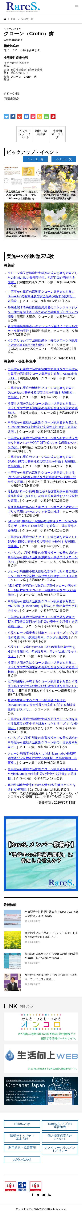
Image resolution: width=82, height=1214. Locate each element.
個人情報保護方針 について (60, 1137)
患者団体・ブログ (57, 134)
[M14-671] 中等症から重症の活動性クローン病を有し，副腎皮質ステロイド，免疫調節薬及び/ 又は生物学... (42, 590)
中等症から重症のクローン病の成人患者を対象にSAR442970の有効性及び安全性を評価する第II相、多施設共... (43, 461)
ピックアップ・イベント (24, 134)
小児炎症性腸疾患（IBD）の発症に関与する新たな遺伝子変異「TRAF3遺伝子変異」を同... (59, 195)
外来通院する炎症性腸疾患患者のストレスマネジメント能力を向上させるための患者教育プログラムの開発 (43, 312)
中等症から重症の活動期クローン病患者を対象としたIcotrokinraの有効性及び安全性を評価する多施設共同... (43, 427)
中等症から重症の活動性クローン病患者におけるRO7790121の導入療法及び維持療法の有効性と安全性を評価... (42, 477)
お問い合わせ (22, 1159)
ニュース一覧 (35, 159)
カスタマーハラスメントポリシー (60, 1149)
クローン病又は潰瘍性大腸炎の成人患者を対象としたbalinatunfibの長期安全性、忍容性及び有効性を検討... (43, 277)
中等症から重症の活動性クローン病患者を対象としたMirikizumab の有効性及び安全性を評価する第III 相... (43, 774)
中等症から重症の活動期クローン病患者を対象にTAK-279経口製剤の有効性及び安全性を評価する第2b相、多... (43, 621)
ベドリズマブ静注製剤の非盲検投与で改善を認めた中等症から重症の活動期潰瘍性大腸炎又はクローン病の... (43, 557)
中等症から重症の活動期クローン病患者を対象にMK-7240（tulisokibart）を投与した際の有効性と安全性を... (42, 606)
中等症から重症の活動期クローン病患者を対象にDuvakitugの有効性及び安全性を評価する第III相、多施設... (42, 296)
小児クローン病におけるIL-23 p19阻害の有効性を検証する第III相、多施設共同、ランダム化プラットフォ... (42, 651)
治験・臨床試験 (41, 132)
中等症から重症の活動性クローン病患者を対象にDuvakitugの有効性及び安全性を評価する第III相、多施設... (42, 392)
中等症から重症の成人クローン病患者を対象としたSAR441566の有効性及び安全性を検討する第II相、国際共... (43, 541)
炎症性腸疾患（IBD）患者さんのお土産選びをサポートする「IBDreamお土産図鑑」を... (22, 195)
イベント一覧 (64, 159)
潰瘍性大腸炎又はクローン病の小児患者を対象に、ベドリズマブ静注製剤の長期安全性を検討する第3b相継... (43, 667)
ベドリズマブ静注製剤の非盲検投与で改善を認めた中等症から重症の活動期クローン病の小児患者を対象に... (43, 742)
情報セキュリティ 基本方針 (22, 1137)
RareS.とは (22, 1123)
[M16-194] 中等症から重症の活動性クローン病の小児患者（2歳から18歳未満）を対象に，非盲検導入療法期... (42, 526)
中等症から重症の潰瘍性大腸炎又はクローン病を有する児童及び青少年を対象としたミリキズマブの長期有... (43, 723)
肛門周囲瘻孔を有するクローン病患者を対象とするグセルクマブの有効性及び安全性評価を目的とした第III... (43, 686)
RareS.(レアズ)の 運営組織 (60, 1125)
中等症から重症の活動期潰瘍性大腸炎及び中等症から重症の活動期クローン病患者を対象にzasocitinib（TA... (43, 373)
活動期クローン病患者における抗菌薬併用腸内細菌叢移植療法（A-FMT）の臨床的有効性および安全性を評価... (43, 496)
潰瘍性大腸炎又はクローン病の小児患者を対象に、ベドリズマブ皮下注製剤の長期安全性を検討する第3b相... (43, 408)
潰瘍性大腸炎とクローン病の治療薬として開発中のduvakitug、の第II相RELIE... (22, 232)
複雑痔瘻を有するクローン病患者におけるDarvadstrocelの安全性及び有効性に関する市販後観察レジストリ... (41, 705)
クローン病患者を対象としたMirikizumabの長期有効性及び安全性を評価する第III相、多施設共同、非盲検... (42, 758)
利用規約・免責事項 (22, 1147)
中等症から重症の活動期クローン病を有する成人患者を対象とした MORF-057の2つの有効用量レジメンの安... (43, 442)
